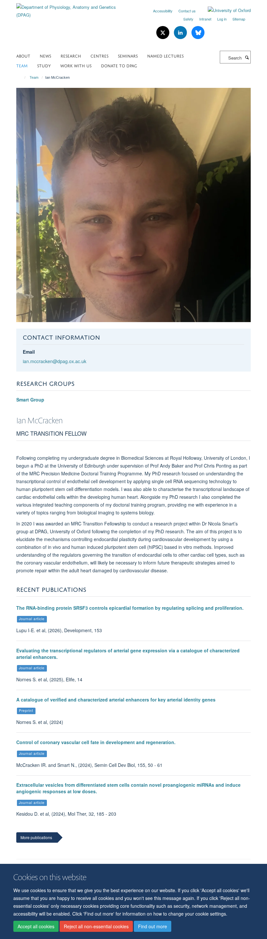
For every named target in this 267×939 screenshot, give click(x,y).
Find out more (152, 926)
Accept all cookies (36, 926)
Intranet (205, 18)
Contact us (187, 10)
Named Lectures (165, 55)
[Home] (22, 77)
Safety (188, 18)
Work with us (75, 65)
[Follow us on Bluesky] (197, 33)
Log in (222, 18)
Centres (99, 55)
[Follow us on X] (163, 33)
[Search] (246, 57)
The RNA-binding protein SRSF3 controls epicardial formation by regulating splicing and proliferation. (130, 608)
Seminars (128, 55)
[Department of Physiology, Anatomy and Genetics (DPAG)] (72, 9)
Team (22, 65)
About (23, 55)
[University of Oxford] (224, 10)
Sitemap (238, 18)
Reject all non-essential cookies (96, 926)
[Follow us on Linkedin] (181, 33)
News (45, 55)
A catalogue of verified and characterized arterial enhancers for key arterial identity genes (116, 699)
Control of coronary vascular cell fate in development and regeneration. (96, 742)
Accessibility (163, 10)
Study (44, 65)
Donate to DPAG (119, 65)
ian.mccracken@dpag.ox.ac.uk (54, 361)
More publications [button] (36, 837)
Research (71, 55)
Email (29, 351)
